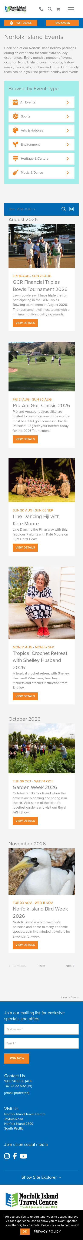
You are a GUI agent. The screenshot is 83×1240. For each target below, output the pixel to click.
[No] (78, 1225)
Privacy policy (47, 1231)
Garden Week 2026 (35, 787)
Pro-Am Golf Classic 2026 (41, 405)
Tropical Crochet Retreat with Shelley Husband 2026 (40, 660)
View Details (25, 323)
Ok (25, 1231)
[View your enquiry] (58, 9)
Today (41, 965)
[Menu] (71, 9)
